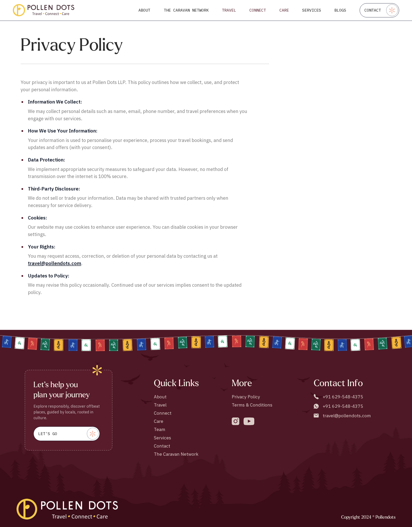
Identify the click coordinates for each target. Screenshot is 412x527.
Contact (162, 446)
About (160, 397)
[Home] (68, 509)
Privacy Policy (246, 397)
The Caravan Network (176, 454)
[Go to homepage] (44, 10)
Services (162, 438)
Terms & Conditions (252, 405)
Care (158, 421)
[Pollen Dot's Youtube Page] (249, 421)
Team (159, 429)
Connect (162, 413)
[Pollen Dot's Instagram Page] (235, 421)
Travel (160, 405)
